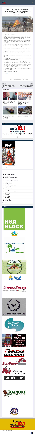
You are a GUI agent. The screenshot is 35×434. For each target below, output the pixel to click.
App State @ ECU (8, 188)
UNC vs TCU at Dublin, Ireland (11, 177)
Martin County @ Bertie (10, 174)
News (20, 14)
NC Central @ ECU (9, 200)
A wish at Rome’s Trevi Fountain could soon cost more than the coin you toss (24, 116)
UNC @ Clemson (8, 194)
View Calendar (4, 202)
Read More (5, 73)
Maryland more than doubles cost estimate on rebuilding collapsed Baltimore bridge (8, 116)
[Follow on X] (32, 433)
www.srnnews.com (13, 71)
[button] (17, 137)
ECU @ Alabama (8, 183)
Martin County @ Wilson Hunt (11, 180)
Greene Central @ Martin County (11, 191)
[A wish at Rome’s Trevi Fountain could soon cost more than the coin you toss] (25, 110)
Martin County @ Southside (10, 186)
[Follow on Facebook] (31, 433)
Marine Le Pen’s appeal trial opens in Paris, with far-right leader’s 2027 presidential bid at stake (24, 102)
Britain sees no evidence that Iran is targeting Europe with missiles (9, 102)
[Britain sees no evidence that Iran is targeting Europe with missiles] (10, 96)
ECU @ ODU (7, 197)
